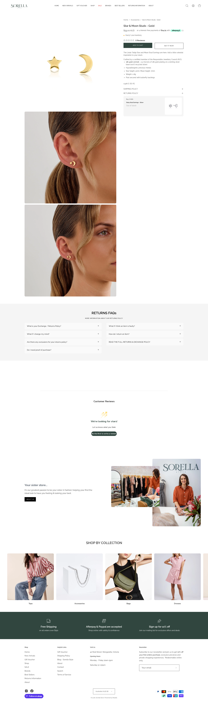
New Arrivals (30, 656)
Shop (26, 647)
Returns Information (33, 678)
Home (126, 20)
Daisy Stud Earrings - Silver (134, 102)
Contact (60, 667)
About (27, 682)
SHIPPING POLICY (131, 89)
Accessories (135, 20)
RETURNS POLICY (131, 93)
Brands (27, 671)
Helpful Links (61, 647)
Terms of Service (64, 675)
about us (30, 499)
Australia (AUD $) (102, 691)
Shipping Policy (63, 656)
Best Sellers (29, 675)
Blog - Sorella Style (65, 659)
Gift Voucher (30, 659)
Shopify (114, 698)
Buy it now (169, 46)
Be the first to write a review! (104, 434)
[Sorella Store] (19, 6)
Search (60, 671)
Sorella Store (100, 698)
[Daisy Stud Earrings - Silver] (173, 106)
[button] (186, 5)
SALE (27, 667)
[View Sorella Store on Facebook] (32, 691)
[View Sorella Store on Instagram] (26, 691)
